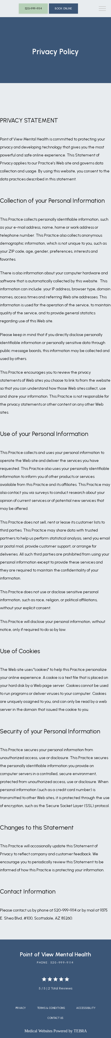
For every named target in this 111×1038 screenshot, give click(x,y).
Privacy (21, 1007)
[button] (102, 9)
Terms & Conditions (51, 1007)
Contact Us (55, 1017)
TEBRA (80, 1031)
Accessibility (85, 1007)
